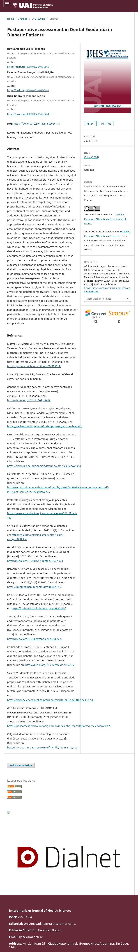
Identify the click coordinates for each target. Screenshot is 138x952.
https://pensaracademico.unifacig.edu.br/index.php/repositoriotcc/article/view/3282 (58, 726)
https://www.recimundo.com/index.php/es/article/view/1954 (44, 466)
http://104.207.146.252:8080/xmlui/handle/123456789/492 (42, 747)
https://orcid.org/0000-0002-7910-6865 (28, 66)
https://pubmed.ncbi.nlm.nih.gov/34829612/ (34, 366)
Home (10, 18)
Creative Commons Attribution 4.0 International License (105, 219)
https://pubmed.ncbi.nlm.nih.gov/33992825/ (39, 608)
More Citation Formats (99, 298)
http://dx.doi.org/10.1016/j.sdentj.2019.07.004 (35, 561)
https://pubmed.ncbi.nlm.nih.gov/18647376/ (34, 587)
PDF (91, 123)
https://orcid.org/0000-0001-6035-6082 (28, 90)
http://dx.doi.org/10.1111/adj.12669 (28, 400)
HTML (107, 123)
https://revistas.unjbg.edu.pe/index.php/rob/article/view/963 (44, 426)
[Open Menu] (7, 3)
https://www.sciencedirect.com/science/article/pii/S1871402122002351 (50, 700)
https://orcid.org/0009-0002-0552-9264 (28, 113)
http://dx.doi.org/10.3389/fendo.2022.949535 (34, 639)
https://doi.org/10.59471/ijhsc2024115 (36, 123)
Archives (22, 18)
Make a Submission (21, 765)
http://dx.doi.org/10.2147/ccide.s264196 (49, 665)
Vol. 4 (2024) (38, 18)
